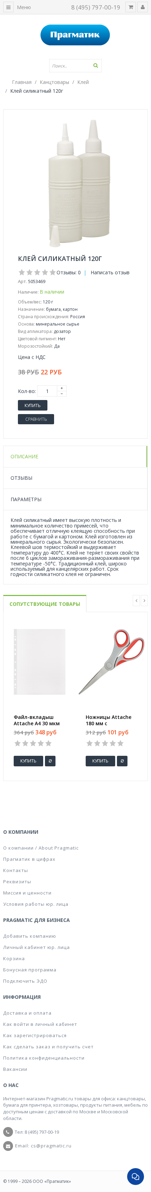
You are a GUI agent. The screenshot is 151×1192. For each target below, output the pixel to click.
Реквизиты (17, 881)
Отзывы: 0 (69, 272)
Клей (83, 82)
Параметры (26, 499)
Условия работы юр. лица (35, 904)
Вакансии (15, 1069)
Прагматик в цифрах (29, 859)
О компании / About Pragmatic (41, 848)
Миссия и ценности (27, 893)
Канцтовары (54, 82)
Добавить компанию (29, 936)
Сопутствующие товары (44, 604)
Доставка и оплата (27, 1013)
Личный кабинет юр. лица (36, 947)
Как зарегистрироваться (35, 1035)
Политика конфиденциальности (44, 1058)
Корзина (14, 958)
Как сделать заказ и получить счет (48, 1046)
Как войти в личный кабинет (40, 1024)
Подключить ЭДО (25, 981)
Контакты (15, 870)
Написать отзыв (110, 272)
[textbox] (75, 65)
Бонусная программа (30, 970)
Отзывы (21, 477)
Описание (24, 456)
